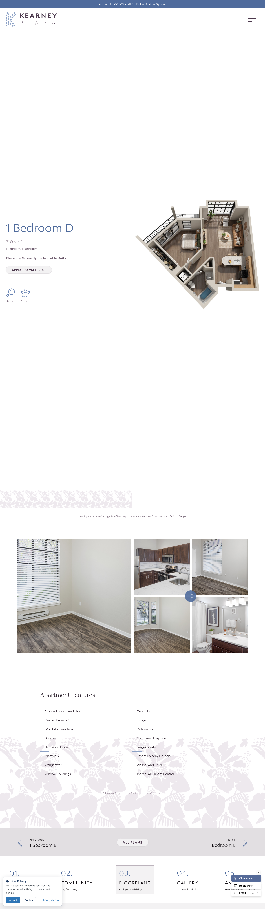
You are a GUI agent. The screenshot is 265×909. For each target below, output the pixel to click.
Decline (29, 900)
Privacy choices (51, 900)
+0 (191, 596)
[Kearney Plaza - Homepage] (38, 19)
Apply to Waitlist (29, 270)
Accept (13, 900)
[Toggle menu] (252, 18)
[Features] (25, 292)
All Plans (133, 842)
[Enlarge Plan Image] (10, 292)
